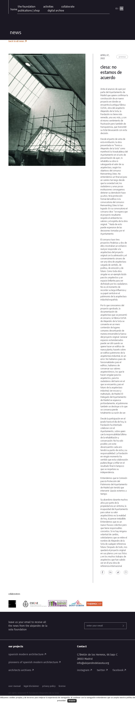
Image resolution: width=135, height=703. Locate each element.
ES (117, 8)
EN (121, 8)
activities (48, 6)
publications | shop (29, 10)
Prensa (122, 57)
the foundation (26, 6)
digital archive (56, 10)
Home (13, 9)
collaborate (67, 6)
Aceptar (72, 701)
